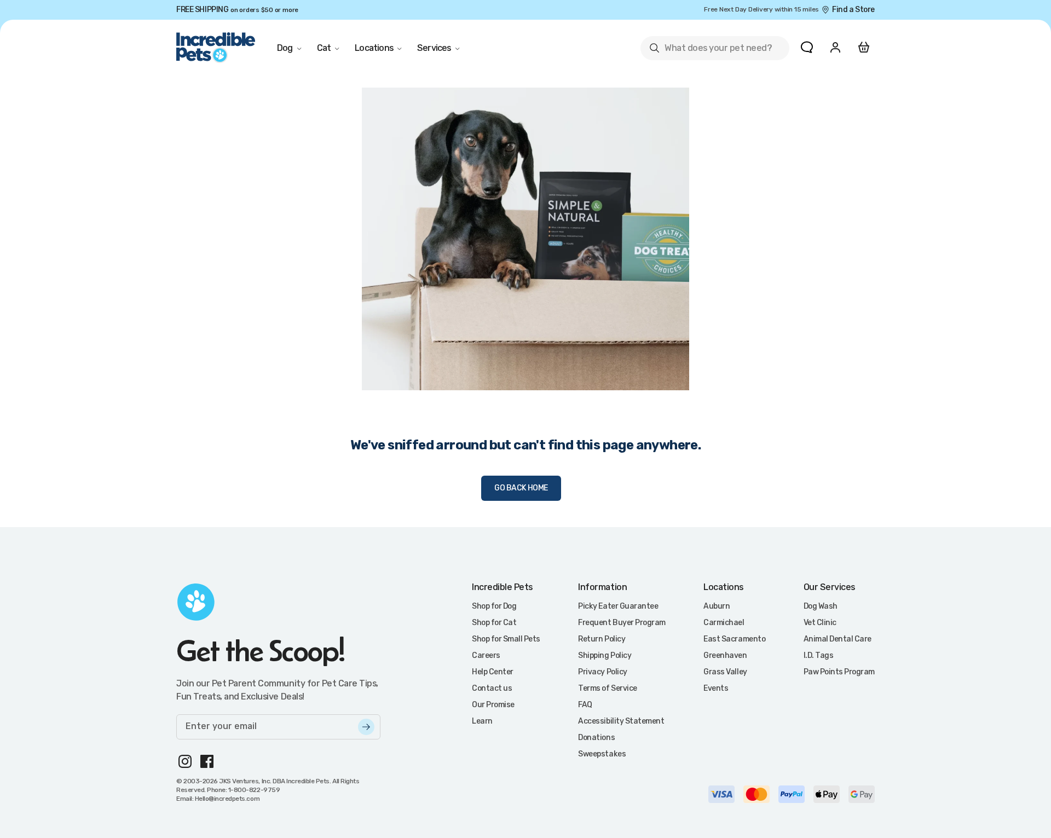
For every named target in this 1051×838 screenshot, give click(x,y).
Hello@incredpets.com (227, 798)
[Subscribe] (366, 727)
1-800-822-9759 (254, 790)
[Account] (835, 47)
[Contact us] (807, 47)
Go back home (521, 488)
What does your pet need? (710, 50)
